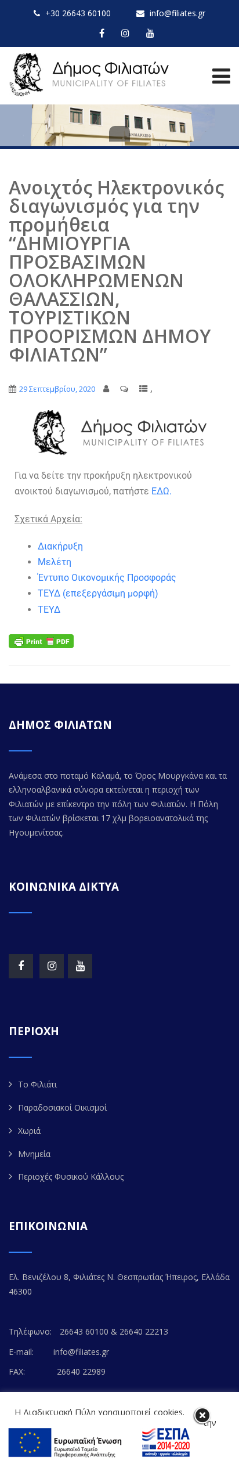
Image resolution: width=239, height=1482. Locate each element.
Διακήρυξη (60, 546)
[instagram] (125, 33)
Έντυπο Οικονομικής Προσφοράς (107, 577)
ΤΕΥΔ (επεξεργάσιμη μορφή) (98, 593)
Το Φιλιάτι (37, 1084)
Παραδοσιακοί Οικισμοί (62, 1107)
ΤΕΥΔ (49, 609)
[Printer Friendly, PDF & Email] (41, 640)
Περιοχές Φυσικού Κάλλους (71, 1176)
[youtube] (150, 33)
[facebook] (101, 33)
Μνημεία (34, 1153)
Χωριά (29, 1130)
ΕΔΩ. (161, 491)
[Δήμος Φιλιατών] (91, 74)
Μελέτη (54, 562)
